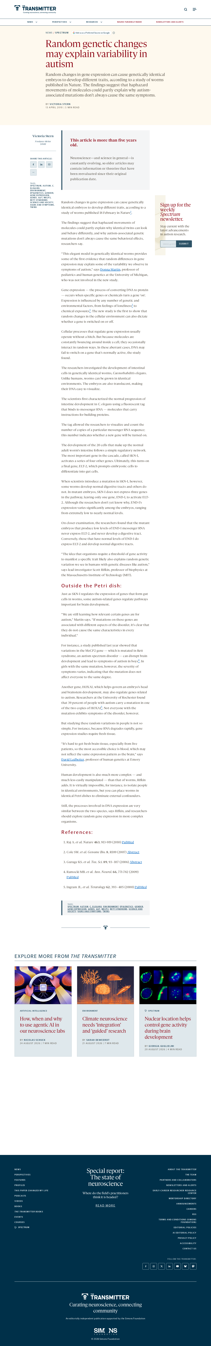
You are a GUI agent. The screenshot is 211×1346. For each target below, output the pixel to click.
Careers (191, 1209)
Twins (33, 207)
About (182, 1169)
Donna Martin (110, 269)
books (29, 1212)
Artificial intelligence (33, 1011)
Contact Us (189, 1249)
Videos (19, 1201)
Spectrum (62, 32)
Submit (184, 243)
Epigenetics (37, 193)
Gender (49, 193)
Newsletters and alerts (181, 1185)
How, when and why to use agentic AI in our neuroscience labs (42, 1025)
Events (19, 1217)
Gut (40, 198)
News (30, 22)
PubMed (128, 842)
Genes (33, 198)
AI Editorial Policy (184, 1233)
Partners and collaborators (178, 1180)
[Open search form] (185, 9)
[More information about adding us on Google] (114, 33)
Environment (37, 190)
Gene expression (39, 195)
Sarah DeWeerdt (98, 1040)
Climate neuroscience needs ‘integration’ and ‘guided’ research (104, 1025)
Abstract (133, 852)
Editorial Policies (185, 1227)
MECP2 (47, 198)
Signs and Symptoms (42, 205)
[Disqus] (105, 1108)
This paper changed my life (31, 1190)
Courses (20, 1222)
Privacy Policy (187, 1238)
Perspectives (59, 22)
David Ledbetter (72, 759)
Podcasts (20, 1196)
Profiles (20, 1185)
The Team (190, 1175)
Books (18, 1206)
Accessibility (188, 1243)
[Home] (105, 1296)
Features (20, 1180)
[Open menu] (194, 9)
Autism (47, 186)
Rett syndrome (39, 200)
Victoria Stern (60, 104)
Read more (106, 1205)
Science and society (41, 202)
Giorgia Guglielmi (161, 1046)
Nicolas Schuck (35, 1040)
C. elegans (96, 906)
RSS (194, 1214)
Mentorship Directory (182, 1198)
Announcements (186, 1204)
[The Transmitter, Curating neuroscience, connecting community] (35, 9)
